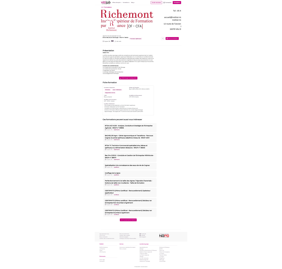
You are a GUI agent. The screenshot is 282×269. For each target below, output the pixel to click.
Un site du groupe (164, 233)
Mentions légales (124, 237)
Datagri (141, 249)
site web (118, 41)
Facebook (143, 233)
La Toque (161, 253)
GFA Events (103, 252)
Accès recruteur (156, 2)
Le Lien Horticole (144, 258)
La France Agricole (144, 255)
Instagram (143, 237)
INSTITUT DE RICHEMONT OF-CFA (112, 36)
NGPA (161, 249)
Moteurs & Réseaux (164, 247)
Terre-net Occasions (164, 252)
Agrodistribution (144, 247)
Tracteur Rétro (163, 255)
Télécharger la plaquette (128, 78)
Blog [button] (132, 2)
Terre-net (161, 250)
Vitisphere (161, 258)
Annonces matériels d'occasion (127, 247)
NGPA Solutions (104, 247)
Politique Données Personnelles (128, 238)
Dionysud (102, 261)
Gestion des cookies (125, 235)
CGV (104, 235)
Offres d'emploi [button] (116, 2)
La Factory (102, 249)
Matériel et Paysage (145, 261)
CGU (101, 235)
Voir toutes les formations (128, 220)
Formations (108, 7)
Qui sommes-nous (104, 233)
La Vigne (161, 256)
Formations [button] (126, 2)
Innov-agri (102, 259)
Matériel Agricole (144, 259)
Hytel (101, 250)
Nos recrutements (124, 233)
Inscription (177, 2)
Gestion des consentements (107, 238)
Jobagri (141, 256)
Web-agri (161, 259)
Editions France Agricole (146, 252)
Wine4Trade (162, 261)
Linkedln (143, 235)
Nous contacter (104, 237)
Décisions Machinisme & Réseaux (148, 250)
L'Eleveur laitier (143, 253)
